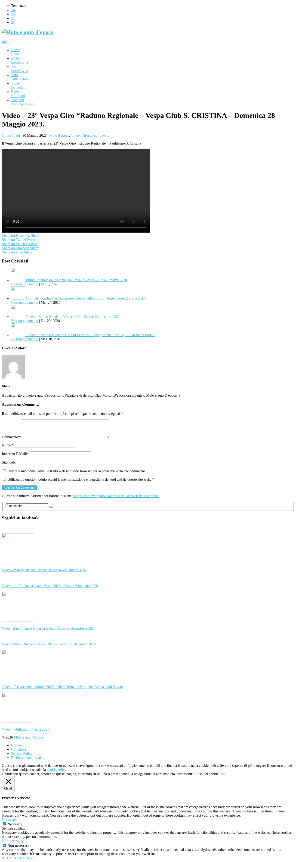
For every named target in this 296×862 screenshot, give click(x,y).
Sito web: (9, 462)
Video (18, 85)
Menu (6, 42)
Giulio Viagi (11, 135)
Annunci (22, 102)
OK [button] (223, 774)
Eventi (18, 94)
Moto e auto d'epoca (28, 737)
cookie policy (56, 770)
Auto (19, 69)
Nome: (8, 445)
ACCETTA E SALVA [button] (18, 858)
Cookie (16, 745)
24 (13, 10)
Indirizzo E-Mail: (15, 454)
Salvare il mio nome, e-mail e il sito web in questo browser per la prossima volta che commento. (76, 471)
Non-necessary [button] (13, 841)
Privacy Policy (21, 753)
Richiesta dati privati (26, 758)
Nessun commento (95, 135)
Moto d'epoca (59, 135)
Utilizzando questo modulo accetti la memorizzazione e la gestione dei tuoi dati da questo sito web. (80, 479)
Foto (20, 77)
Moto (19, 60)
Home (16, 52)
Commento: (11, 437)
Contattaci (18, 749)
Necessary (14, 824)
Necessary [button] (9, 819)
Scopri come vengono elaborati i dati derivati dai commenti (116, 496)
